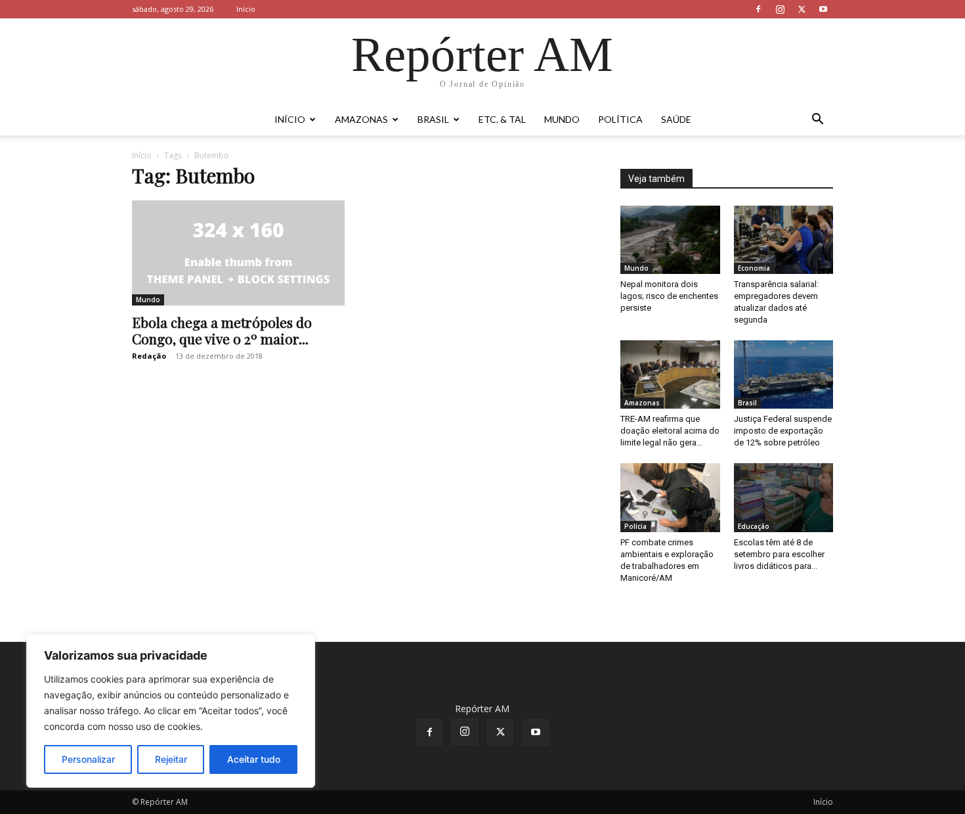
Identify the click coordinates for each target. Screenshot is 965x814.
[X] (801, 9)
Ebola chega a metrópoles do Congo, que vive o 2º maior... (222, 330)
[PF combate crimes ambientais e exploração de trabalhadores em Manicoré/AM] (670, 497)
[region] (170, 711)
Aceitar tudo (253, 759)
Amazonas (361, 119)
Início (245, 9)
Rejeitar (171, 759)
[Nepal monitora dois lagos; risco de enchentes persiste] (670, 240)
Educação (753, 526)
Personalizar (88, 759)
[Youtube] (823, 9)
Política (620, 119)
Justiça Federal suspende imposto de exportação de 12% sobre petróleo (783, 430)
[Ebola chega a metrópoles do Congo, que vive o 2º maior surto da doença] (238, 252)
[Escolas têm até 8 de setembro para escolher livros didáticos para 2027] (784, 497)
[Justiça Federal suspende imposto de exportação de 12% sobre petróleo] (784, 374)
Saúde (676, 119)
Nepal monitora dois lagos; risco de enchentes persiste (669, 296)
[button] (817, 120)
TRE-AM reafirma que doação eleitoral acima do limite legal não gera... (669, 430)
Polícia (635, 526)
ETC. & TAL (502, 119)
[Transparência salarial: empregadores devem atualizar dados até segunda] (784, 240)
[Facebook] (758, 9)
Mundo (562, 119)
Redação (149, 356)
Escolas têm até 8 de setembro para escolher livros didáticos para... (779, 554)
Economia (754, 268)
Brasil (433, 119)
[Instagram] (780, 9)
